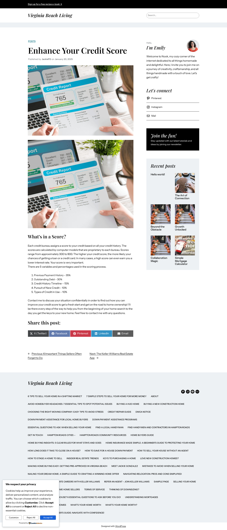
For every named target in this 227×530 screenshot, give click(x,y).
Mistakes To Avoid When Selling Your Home (168, 466)
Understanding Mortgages (141, 497)
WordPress (120, 526)
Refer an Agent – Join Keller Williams (126, 481)
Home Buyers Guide (142, 435)
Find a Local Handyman (109, 427)
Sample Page (161, 481)
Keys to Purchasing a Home (119, 458)
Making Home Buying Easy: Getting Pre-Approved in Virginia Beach (67, 466)
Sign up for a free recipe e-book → (45, 4)
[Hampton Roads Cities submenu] (74, 435)
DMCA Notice (143, 411)
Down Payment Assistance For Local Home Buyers (58, 419)
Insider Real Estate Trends (83, 458)
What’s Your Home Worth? (121, 505)
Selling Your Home (184, 481)
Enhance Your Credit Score (77, 50)
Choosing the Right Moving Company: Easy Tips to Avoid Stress (65, 411)
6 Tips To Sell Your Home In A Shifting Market (55, 396)
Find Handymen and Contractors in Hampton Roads (159, 427)
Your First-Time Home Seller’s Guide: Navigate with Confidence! (66, 512)
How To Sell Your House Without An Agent (163, 450)
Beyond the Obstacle (158, 228)
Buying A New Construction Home (164, 404)
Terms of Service (94, 489)
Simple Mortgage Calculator (181, 261)
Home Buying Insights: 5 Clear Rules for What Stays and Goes (64, 442)
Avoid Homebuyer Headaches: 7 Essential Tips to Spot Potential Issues (70, 404)
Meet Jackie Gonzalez (124, 466)
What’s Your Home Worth (85, 505)
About (154, 396)
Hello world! (158, 174)
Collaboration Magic (159, 260)
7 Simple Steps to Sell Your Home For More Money (116, 396)
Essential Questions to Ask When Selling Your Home (59, 427)
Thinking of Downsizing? (124, 489)
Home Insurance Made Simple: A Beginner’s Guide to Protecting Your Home (150, 442)
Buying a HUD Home (128, 404)
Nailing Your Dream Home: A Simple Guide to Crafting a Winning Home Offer (73, 474)
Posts (32, 41)
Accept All (48, 517)
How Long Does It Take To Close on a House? (54, 450)
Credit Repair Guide (119, 411)
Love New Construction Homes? (159, 458)
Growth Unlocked (180, 228)
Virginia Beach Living (50, 15)
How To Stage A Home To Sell (45, 458)
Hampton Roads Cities (60, 435)
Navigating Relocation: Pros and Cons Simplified (152, 474)
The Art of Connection (182, 197)
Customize (14, 517)
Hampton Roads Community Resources (103, 435)
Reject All (31, 517)
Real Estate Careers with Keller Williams (74, 481)
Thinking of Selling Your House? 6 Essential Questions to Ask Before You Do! (74, 497)
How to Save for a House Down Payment (109, 450)
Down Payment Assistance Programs (114, 419)
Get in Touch (35, 435)
